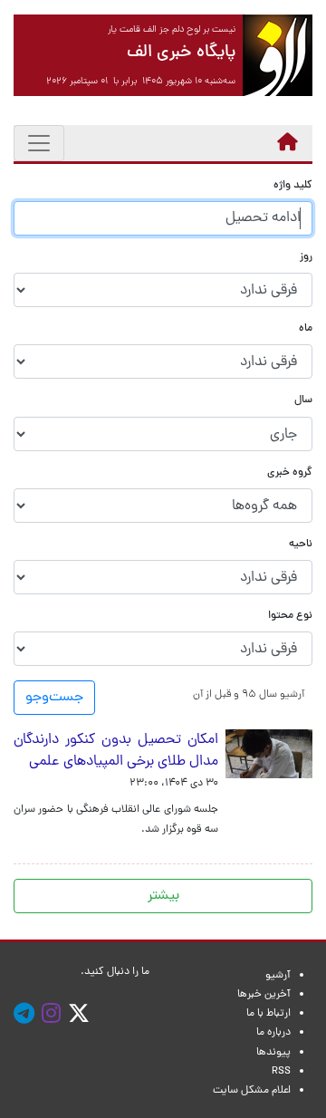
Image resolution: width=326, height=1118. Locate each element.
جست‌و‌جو (54, 697)
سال (303, 401)
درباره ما (273, 1033)
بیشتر (163, 896)
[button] (248, 694)
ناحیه (300, 545)
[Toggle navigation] (39, 143)
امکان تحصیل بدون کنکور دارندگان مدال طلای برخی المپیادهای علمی (116, 751)
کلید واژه (292, 186)
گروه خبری (289, 473)
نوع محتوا (290, 616)
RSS (281, 1072)
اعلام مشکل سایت (252, 1091)
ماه (305, 329)
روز (306, 257)
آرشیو (278, 976)
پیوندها (273, 1053)
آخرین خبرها (264, 995)
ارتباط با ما (268, 1014)
